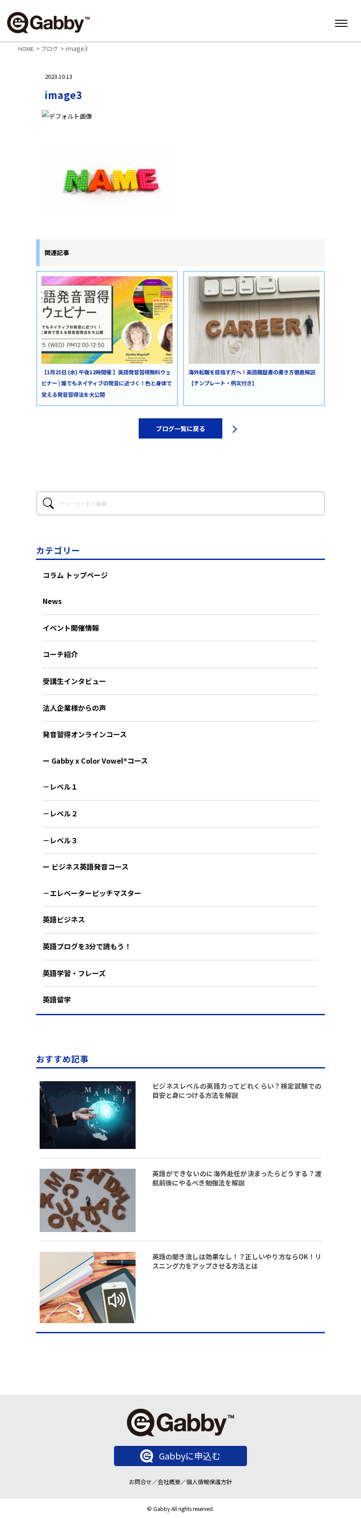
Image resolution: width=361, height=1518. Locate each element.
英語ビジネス (64, 919)
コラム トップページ (75, 575)
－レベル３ (60, 840)
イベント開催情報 (71, 627)
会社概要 (169, 1482)
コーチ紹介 (60, 654)
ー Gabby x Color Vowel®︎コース (95, 760)
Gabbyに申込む (190, 1455)
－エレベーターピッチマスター (92, 893)
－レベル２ (60, 813)
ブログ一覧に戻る (180, 428)
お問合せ (140, 1482)
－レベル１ (60, 786)
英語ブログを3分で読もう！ (87, 946)
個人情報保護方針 (209, 1482)
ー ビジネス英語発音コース (86, 866)
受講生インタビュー (74, 681)
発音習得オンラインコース (85, 734)
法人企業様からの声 (74, 707)
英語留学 (57, 999)
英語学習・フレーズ (74, 973)
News (52, 601)
